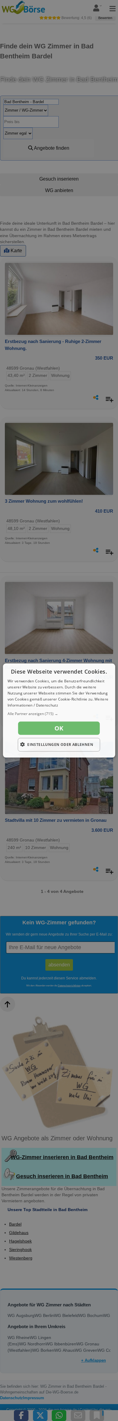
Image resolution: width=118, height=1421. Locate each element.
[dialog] (59, 711)
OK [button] (59, 728)
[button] (59, 714)
